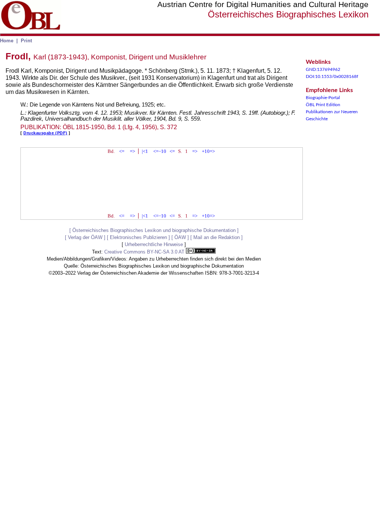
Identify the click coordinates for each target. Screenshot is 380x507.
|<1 (145, 151)
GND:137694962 (323, 69)
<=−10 (159, 151)
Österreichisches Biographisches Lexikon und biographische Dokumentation (154, 230)
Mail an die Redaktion (216, 237)
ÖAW (180, 237)
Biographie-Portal (323, 97)
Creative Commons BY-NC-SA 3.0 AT (145, 252)
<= (121, 151)
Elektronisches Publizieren (138, 237)
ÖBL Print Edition (323, 104)
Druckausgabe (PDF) (45, 133)
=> (132, 151)
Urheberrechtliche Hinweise (154, 244)
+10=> (208, 151)
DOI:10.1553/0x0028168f (332, 76)
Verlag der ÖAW (85, 237)
